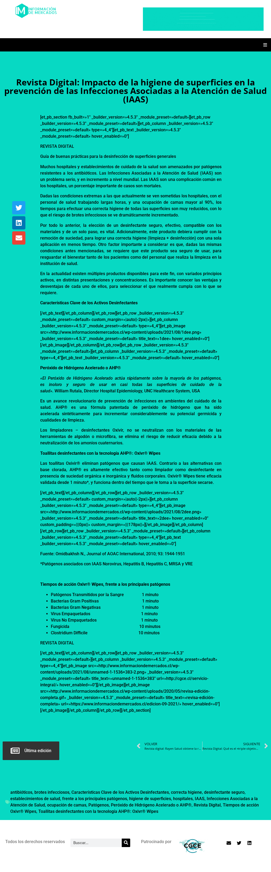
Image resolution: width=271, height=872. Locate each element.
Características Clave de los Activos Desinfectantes (120, 792)
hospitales (183, 798)
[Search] (126, 843)
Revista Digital (207, 805)
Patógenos (98, 805)
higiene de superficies (150, 798)
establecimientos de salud (35, 798)
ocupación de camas (66, 805)
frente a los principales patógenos (94, 798)
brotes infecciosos (51, 792)
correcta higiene (186, 792)
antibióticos (21, 792)
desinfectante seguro (224, 792)
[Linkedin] (18, 222)
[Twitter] (18, 207)
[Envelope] (18, 238)
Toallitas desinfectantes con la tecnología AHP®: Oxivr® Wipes (98, 811)
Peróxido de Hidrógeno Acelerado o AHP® (151, 805)
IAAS (200, 798)
